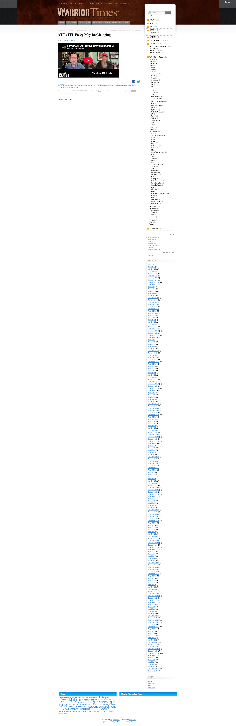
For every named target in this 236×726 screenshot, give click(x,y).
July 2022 (151, 340)
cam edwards (95, 85)
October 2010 (152, 651)
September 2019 (153, 415)
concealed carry (89, 700)
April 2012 (151, 611)
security (61, 709)
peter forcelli (71, 87)
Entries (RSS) (110, 722)
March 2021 (152, 375)
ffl (100, 85)
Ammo (72, 697)
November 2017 (153, 463)
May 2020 (151, 397)
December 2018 (153, 435)
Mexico (98, 704)
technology (67, 711)
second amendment (102, 706)
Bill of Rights (103, 697)
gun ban (79, 702)
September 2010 (153, 653)
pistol (65, 706)
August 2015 (152, 523)
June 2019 (151, 421)
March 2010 (152, 666)
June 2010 (151, 660)
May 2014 (151, 556)
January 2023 (152, 326)
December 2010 (153, 647)
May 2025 (151, 265)
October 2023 (152, 306)
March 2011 (152, 640)
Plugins (150, 241)
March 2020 (152, 401)
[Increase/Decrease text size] (226, 2)
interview (63, 87)
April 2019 (151, 426)
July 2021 (151, 366)
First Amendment (69, 702)
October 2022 (152, 333)
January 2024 (152, 300)
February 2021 (153, 377)
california (63, 700)
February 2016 (153, 510)
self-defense (71, 708)
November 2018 (153, 437)
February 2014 (153, 563)
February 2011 (153, 642)
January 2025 (152, 273)
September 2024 (153, 282)
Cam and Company (68, 40)
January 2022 (152, 353)
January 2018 (152, 459)
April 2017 (151, 479)
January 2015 (152, 538)
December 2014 (153, 541)
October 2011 (152, 624)
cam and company (84, 85)
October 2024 (152, 280)
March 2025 (152, 269)
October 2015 (152, 518)
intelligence (77, 704)
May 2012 (151, 609)
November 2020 (153, 384)
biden (83, 697)
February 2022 (153, 351)
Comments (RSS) (124, 722)
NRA (61, 706)
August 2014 (152, 549)
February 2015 (153, 536)
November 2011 (153, 622)
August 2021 (152, 364)
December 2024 (153, 276)
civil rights (74, 700)
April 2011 (151, 638)
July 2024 (151, 287)
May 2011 (151, 635)
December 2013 (153, 567)
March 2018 (152, 454)
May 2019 (151, 424)
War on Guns (107, 711)
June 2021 (151, 368)
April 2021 (151, 373)
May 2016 (151, 503)
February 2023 (153, 324)
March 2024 (152, 295)
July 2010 (151, 658)
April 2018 (151, 452)
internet (84, 704)
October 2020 (152, 386)
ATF (61, 85)
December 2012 (153, 594)
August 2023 (152, 311)
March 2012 (152, 613)
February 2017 (153, 483)
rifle (85, 707)
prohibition (78, 706)
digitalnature (115, 720)
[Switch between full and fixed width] (229, 2)
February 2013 (153, 589)
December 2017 (153, 461)
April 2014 (151, 558)
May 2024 (151, 291)
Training (89, 711)
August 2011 (152, 629)
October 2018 (152, 439)
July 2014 (151, 552)
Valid (152, 683)
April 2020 (151, 399)
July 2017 (151, 472)
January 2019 (152, 432)
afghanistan (64, 697)
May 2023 (151, 318)
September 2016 (153, 494)
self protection (95, 709)
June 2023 (151, 315)
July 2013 (151, 578)
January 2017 (152, 485)
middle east (105, 704)
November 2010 (153, 649)
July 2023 (151, 313)
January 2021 (152, 379)
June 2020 (151, 395)
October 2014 (152, 545)
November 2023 (153, 304)
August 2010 (152, 655)
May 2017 (151, 476)
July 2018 (151, 446)
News (99, 91)
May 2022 (151, 344)
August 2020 (152, 390)
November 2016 (153, 490)
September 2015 (153, 521)
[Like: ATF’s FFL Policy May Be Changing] (133, 81)
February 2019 (153, 430)
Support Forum (153, 245)
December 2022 (153, 329)
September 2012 (153, 600)
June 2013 (151, 580)
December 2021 (153, 355)
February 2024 (153, 298)
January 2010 (152, 671)
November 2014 (153, 543)
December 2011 (153, 620)
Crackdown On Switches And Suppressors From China (74, 30)
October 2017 (152, 465)
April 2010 (151, 664)
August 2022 (152, 337)
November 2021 (153, 357)
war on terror (62, 713)
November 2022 (153, 331)
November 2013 (153, 569)
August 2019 (152, 417)
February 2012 (153, 616)
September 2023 (153, 309)
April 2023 (151, 320)
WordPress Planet (154, 250)
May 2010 (151, 662)
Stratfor (104, 709)
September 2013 (153, 574)
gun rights (132, 85)
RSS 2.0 (133, 91)
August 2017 (152, 470)
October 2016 (152, 492)
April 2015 (151, 532)
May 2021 (151, 371)
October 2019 (152, 412)
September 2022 (153, 335)
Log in (150, 681)
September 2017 (153, 468)
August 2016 (152, 496)
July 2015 (151, 525)
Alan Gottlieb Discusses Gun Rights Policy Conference (125, 30)
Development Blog (154, 237)
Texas (83, 711)
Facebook (151, 255)
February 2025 (153, 271)
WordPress (151, 688)
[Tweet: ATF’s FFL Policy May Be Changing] (138, 81)
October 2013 (152, 571)
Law (92, 704)
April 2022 (151, 346)
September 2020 (153, 388)
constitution (102, 700)
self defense (85, 709)
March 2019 (152, 428)
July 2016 (151, 499)
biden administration (70, 85)
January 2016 (152, 512)
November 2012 (153, 596)
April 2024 (151, 293)
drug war (111, 700)
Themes (150, 248)
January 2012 (152, 618)
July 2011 (151, 631)
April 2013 (151, 585)
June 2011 (151, 633)
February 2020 (153, 404)
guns (70, 704)
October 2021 (152, 359)
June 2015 (151, 527)
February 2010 (153, 669)
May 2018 (151, 450)
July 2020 (151, 393)
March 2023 (152, 322)
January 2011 (152, 644)
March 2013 (152, 587)
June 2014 (151, 554)
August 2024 (152, 284)
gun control (115, 85)
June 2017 (151, 474)
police (70, 707)
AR (76, 697)
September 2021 (153, 362)
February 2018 (153, 457)
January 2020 (152, 406)
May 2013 (151, 582)
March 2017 (152, 481)
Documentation (153, 239)
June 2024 (151, 289)
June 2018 (151, 448)
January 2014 (152, 565)
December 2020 (153, 382)
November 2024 (153, 278)
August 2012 (152, 602)
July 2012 (151, 605)
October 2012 (152, 598)
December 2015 (153, 514)
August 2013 (152, 576)
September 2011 (153, 627)
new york (112, 704)
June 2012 (151, 607)
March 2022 (152, 348)
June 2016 (151, 501)
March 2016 (152, 507)
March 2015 (152, 534)
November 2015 (153, 516)
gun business (106, 85)
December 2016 (153, 488)
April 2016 (151, 505)
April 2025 (151, 267)
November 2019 (153, 410)
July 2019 (151, 419)
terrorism (76, 711)
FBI (61, 702)
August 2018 (152, 443)
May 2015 (151, 529)
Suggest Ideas (152, 243)
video (77, 87)
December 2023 (153, 302)
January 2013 (152, 591)
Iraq (89, 704)
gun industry (124, 85)
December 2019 (153, 408)
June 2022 (151, 342)
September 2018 (153, 441)
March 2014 (152, 560)
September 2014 (153, 547)
